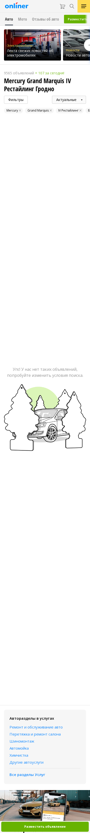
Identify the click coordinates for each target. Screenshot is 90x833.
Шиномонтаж (22, 741)
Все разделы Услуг (27, 774)
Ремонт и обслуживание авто (36, 727)
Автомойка (19, 748)
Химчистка (19, 755)
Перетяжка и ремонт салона (35, 734)
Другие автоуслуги (27, 762)
